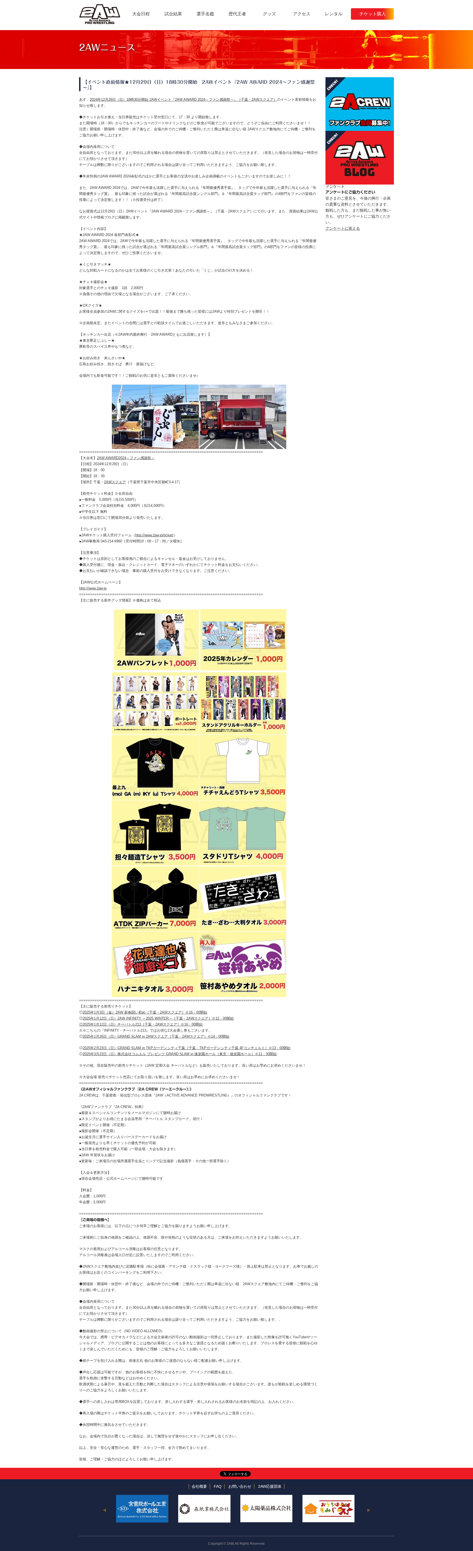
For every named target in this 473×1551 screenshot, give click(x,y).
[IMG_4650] (199, 612)
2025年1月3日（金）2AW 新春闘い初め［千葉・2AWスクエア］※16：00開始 (145, 1012)
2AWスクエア (115, 482)
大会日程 (141, 13)
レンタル (333, 13)
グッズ (269, 13)
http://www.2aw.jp (92, 588)
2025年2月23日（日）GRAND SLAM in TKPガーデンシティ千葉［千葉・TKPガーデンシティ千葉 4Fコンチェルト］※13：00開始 (186, 1048)
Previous (104, 1510)
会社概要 (199, 1486)
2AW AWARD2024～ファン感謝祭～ (126, 458)
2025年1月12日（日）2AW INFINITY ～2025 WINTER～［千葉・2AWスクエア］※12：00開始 (158, 1018)
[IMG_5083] (199, 387)
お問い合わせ (239, 1486)
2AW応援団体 (269, 1486)
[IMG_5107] (199, 869)
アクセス (301, 13)
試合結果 (173, 13)
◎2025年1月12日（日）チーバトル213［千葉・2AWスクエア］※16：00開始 (141, 1024)
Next (369, 1510)
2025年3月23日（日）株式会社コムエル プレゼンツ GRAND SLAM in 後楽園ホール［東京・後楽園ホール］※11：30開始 (180, 1054)
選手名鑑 (205, 13)
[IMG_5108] (199, 737)
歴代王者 (237, 13)
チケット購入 (372, 13)
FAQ (217, 1486)
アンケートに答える (342, 228)
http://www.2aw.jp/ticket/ (154, 535)
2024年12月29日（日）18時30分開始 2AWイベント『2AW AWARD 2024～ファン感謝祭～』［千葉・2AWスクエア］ (183, 99)
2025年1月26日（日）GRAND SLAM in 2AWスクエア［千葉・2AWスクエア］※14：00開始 (156, 1036)
